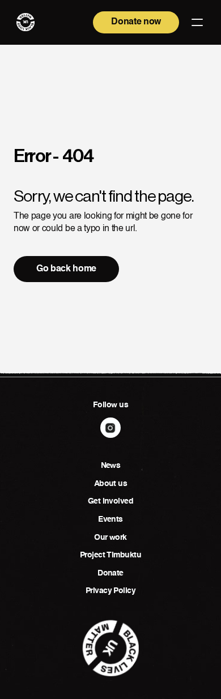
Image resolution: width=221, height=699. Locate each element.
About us (111, 484)
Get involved (110, 501)
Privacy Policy (110, 591)
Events (110, 519)
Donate (110, 573)
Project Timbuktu (110, 555)
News (111, 466)
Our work (110, 538)
